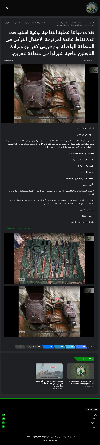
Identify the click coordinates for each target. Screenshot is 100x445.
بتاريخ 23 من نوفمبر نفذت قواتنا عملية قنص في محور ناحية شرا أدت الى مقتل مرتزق (49, 383)
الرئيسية (90, 23)
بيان (84, 23)
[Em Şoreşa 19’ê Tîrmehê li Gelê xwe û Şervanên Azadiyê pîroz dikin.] (80, 371)
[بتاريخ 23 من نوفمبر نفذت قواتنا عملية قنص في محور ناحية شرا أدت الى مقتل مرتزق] (49, 371)
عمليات (94, 419)
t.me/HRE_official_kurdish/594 (17, 228)
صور (95, 426)
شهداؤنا (94, 423)
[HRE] (91, 8)
